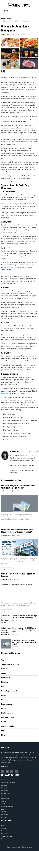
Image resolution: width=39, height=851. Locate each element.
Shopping (4, 788)
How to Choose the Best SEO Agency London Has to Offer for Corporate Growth (24, 630)
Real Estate (4, 790)
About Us (4, 828)
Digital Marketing (6, 793)
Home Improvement (7, 806)
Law (2, 809)
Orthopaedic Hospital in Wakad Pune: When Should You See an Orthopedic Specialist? (17, 530)
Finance (3, 801)
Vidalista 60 (5, 393)
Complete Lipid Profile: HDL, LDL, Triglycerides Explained (18, 574)
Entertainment (5, 798)
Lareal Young (7, 491)
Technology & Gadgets (8, 782)
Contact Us (4, 839)
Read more (6, 525)
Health (9, 18)
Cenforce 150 (11, 267)
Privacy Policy (5, 833)
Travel (3, 780)
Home (3, 18)
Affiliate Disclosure (6, 836)
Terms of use (5, 831)
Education (4, 796)
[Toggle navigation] (35, 11)
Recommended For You (11, 480)
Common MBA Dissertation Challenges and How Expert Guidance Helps (25, 616)
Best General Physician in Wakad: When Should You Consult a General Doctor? (18, 486)
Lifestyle (3, 812)
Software (4, 785)
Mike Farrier (6, 34)
